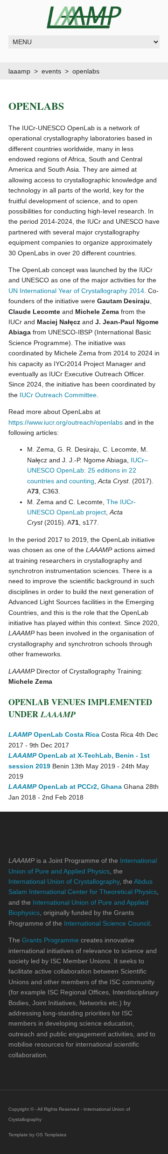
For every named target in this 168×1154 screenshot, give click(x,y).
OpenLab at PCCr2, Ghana (65, 786)
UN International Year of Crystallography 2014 (76, 290)
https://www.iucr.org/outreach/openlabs (65, 422)
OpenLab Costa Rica (53, 734)
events (51, 71)
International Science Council (107, 923)
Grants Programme (50, 940)
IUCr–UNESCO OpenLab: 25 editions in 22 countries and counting (87, 470)
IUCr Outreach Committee (58, 395)
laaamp (19, 71)
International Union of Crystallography (63, 881)
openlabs (85, 71)
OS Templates (51, 1134)
